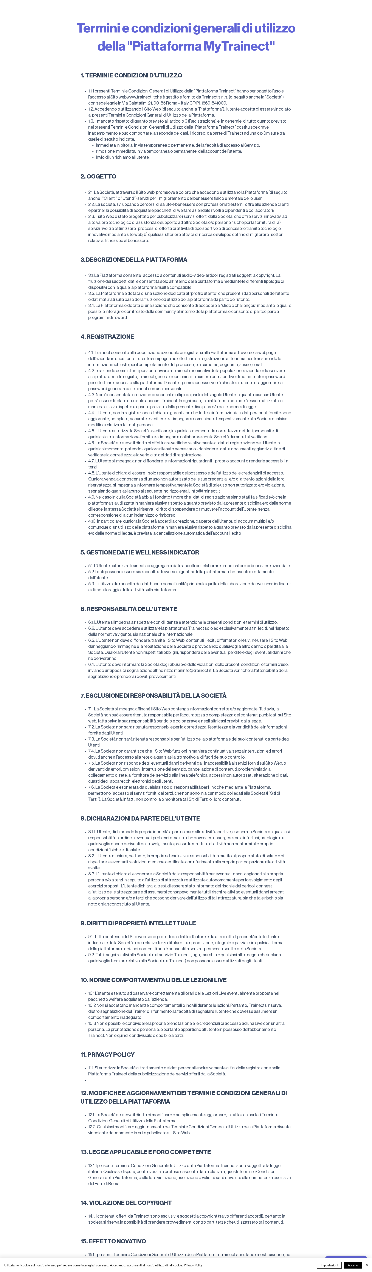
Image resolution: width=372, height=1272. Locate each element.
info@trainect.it (205, 491)
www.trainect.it (141, 97)
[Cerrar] (366, 1265)
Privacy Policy (193, 1265)
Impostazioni (329, 1265)
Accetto (353, 1265)
